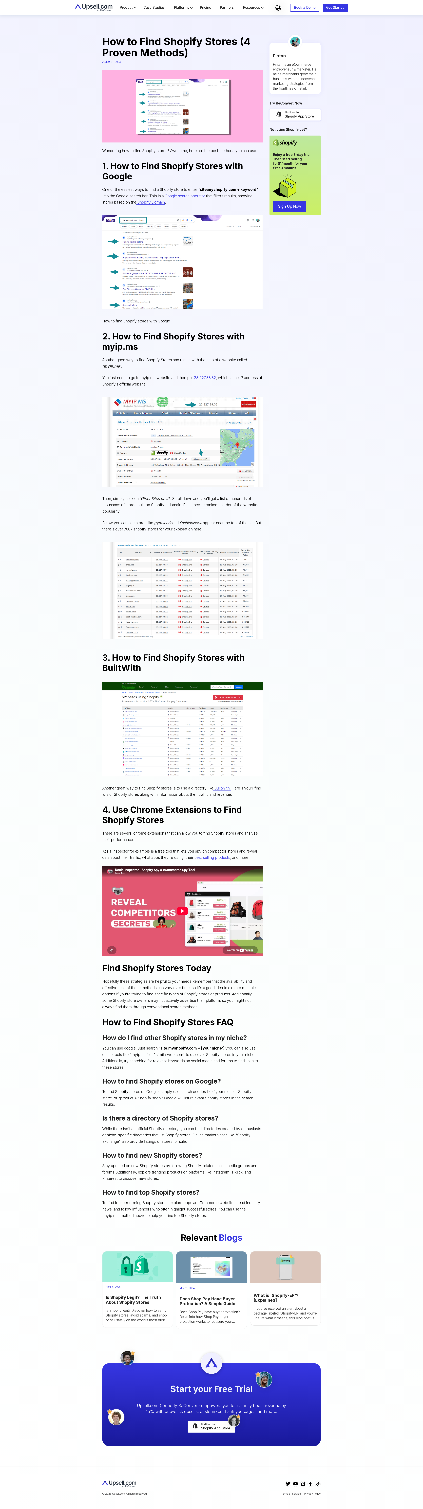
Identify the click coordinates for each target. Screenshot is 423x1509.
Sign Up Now (289, 206)
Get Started (335, 7)
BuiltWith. (222, 788)
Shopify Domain (150, 202)
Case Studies (154, 7)
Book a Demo (305, 7)
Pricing (205, 7)
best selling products (211, 857)
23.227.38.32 (204, 377)
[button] (129, 7)
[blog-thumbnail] (137, 1266)
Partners (227, 7)
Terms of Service (291, 1493)
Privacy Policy (312, 1493)
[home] (93, 7)
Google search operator (184, 196)
